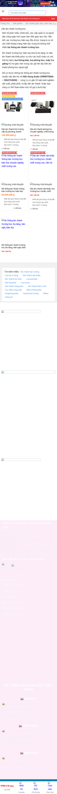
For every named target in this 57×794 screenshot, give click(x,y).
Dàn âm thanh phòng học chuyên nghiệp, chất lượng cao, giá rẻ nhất (42, 131)
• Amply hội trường (30, 293)
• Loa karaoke (31, 279)
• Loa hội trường (11, 275)
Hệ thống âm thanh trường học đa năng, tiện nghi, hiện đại (14, 247)
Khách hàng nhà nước (12, 602)
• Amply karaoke (11, 293)
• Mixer (46, 293)
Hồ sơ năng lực (9, 591)
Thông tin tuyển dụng (12, 608)
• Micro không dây (33, 290)
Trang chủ (5, 23)
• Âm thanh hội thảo (13, 279)
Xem (53, 18)
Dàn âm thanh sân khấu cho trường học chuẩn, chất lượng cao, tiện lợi (42, 191)
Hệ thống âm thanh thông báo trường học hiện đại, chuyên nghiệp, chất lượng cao (13, 192)
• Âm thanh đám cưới (36, 286)
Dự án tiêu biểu (9, 596)
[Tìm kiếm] (43, 12)
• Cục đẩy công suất (13, 290)
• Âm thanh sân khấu (31, 275)
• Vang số (8, 297)
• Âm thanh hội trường (29, 272)
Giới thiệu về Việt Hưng (13, 585)
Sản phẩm (17, 23)
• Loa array (24, 283)
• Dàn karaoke (10, 283)
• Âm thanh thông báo (13, 286)
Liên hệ (36, 135)
